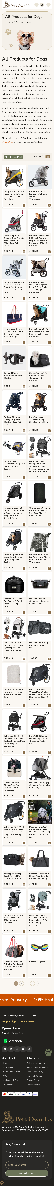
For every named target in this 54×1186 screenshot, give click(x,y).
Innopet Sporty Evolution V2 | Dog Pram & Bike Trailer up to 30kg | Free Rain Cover (38, 287)
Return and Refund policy (38, 1067)
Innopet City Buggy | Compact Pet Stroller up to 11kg (39, 785)
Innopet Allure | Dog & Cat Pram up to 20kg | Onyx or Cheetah (14, 919)
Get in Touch (7, 1067)
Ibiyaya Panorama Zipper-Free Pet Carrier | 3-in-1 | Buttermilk (12, 787)
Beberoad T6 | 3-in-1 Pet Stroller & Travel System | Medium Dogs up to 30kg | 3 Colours (14, 648)
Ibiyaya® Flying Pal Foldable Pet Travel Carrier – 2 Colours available (13, 966)
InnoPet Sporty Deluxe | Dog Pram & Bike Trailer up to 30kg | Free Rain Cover (14, 240)
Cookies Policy (33, 1084)
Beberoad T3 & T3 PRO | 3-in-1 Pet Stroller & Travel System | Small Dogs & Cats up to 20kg (39, 466)
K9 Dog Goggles (37, 962)
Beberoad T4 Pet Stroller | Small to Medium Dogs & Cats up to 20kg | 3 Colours (39, 920)
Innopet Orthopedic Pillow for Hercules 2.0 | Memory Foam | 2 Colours (14, 693)
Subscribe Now (26, 1173)
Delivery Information (36, 1063)
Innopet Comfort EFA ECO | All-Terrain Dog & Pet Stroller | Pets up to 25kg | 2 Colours (39, 240)
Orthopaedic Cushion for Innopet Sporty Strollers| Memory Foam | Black (39, 512)
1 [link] (16, 983)
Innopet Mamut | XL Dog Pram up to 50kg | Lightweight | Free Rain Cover (39, 333)
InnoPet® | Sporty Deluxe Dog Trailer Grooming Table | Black (38, 740)
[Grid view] (48, 156)
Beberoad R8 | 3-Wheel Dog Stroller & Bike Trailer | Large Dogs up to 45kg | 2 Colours (39, 694)
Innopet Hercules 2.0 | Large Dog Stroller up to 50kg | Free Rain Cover (14, 195)
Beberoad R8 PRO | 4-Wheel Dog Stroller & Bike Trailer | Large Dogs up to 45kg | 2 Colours (14, 832)
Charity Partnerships (11, 1071)
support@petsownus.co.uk (18, 1021)
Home (7, 22)
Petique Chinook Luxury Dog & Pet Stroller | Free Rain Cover (13, 421)
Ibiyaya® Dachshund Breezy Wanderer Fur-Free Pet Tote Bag (39, 876)
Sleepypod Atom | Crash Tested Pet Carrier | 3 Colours (12, 876)
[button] (32, 5)
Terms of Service (34, 1076)
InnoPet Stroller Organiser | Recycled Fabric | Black (39, 601)
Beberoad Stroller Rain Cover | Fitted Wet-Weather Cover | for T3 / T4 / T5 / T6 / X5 (39, 832)
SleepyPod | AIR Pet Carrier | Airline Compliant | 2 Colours (38, 377)
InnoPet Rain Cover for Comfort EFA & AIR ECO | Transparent (38, 195)
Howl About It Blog (10, 1080)
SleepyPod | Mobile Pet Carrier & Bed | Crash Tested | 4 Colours (13, 603)
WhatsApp (7, 142)
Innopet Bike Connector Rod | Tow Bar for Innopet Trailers (14, 465)
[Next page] (38, 983)
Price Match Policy (35, 1071)
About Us (6, 1063)
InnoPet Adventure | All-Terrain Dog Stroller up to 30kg (39, 419)
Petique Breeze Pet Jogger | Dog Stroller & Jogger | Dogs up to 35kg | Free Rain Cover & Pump (14, 513)
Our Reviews (7, 1084)
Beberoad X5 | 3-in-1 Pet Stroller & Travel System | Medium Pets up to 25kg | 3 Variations (14, 741)
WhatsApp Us (17, 1041)
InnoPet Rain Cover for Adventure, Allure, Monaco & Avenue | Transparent (39, 558)
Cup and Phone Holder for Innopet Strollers (13, 375)
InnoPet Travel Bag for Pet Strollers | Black (38, 645)
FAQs (4, 1076)
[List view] (44, 156)
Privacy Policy (33, 1080)
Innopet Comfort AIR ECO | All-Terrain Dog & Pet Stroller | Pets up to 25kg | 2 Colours (14, 287)
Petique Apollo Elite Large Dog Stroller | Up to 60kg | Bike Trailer (13, 558)
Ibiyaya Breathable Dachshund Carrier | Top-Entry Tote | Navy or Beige (13, 333)
